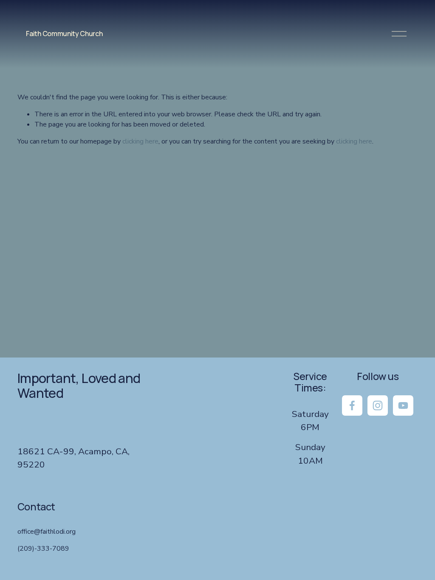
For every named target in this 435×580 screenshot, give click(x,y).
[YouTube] (403, 405)
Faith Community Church (64, 33)
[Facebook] (352, 405)
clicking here (140, 141)
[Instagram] (377, 405)
